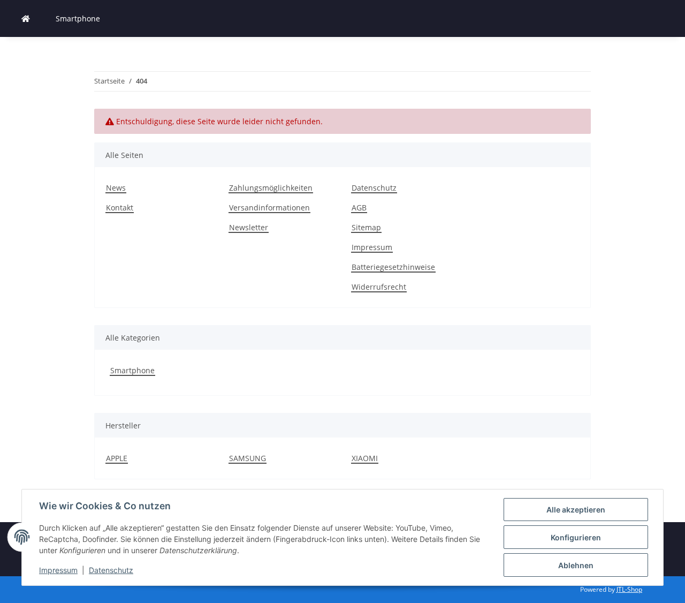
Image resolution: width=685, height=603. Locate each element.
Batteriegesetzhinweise (393, 267)
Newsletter (248, 227)
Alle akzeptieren (575, 509)
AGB (359, 207)
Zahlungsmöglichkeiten (271, 188)
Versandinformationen (269, 207)
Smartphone (132, 370)
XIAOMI (365, 458)
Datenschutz (111, 570)
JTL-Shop (629, 589)
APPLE (116, 458)
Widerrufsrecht (379, 287)
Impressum (58, 570)
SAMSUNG (247, 458)
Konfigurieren (576, 537)
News (116, 188)
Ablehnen (575, 565)
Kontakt (119, 207)
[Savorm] (26, 18)
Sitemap (366, 227)
